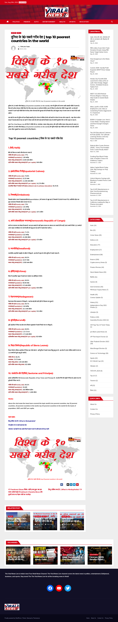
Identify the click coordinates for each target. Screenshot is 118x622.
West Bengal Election (97, 348)
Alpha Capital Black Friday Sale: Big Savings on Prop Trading (99, 169)
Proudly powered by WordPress (13, 618)
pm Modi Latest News (97, 332)
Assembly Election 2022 (98, 320)
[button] (112, 22)
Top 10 (19, 32)
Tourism (93, 380)
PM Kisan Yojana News (98, 290)
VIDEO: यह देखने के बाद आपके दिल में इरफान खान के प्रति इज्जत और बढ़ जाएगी (28, 429)
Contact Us (94, 409)
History (14, 32)
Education (84, 22)
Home (88, 618)
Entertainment (49, 22)
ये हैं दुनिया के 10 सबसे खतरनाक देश (17, 425)
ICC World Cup (95, 361)
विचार (91, 390)
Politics (16, 22)
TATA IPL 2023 (95, 371)
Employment (94, 250)
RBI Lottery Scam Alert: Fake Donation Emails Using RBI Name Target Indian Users (100, 50)
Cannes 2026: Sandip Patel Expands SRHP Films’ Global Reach (100, 70)
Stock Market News (96, 272)
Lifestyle (93, 312)
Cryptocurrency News (97, 262)
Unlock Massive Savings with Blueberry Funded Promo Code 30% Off (100, 180)
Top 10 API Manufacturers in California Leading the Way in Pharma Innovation (100, 202)
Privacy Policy (95, 414)
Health (62, 22)
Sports (72, 22)
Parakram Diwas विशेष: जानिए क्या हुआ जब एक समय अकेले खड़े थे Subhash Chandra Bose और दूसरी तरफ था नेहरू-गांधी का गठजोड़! (25, 492)
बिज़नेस (92, 277)
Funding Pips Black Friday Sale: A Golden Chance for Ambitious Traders (99, 158)
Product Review (95, 267)
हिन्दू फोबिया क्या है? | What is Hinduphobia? (21, 421)
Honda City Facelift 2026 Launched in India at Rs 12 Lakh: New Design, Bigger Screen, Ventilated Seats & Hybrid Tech (99, 83)
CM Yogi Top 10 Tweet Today (100, 325)
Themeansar (36, 618)
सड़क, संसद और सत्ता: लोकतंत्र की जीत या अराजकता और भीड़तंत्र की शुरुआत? (100, 39)
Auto (36, 22)
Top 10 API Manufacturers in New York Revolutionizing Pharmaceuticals (99, 191)
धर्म (68, 516)
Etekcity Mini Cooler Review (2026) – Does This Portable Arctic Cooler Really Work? (99, 147)
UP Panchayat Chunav (98, 336)
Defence (93, 240)
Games (92, 282)
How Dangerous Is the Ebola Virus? (72, 558)
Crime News (94, 235)
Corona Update (95, 297)
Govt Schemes (95, 287)
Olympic (93, 366)
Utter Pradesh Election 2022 (99, 341)
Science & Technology (97, 353)
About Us (93, 404)
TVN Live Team (25, 46)
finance (27, 22)
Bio (91, 230)
